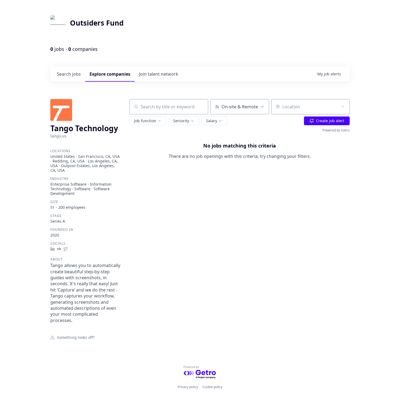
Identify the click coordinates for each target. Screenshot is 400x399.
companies (110, 74)
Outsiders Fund (97, 23)
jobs (69, 74)
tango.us (58, 136)
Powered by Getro (336, 130)
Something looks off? (76, 337)
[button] (148, 120)
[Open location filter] (343, 107)
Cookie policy (212, 387)
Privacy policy (188, 387)
